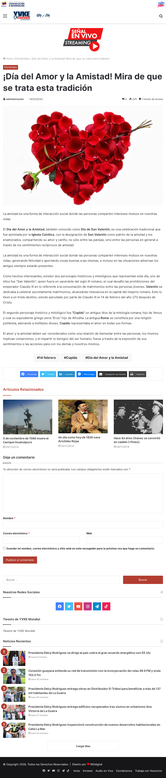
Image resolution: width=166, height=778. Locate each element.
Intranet (88, 770)
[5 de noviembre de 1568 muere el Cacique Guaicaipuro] (27, 417)
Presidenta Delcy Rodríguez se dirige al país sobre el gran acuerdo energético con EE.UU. (89, 652)
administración (15, 99)
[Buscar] (161, 17)
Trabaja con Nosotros (148, 770)
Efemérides (22, 58)
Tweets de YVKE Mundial (19, 630)
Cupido (71, 358)
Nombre (9, 518)
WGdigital (96, 764)
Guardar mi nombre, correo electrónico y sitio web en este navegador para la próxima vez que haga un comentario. (80, 548)
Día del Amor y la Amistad (107, 358)
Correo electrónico (16, 533)
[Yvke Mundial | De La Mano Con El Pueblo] (32, 15)
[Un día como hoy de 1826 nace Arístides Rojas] (82, 417)
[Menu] (5, 17)
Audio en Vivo (104, 770)
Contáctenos (124, 770)
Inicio (9, 58)
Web (89, 533)
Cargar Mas (83, 746)
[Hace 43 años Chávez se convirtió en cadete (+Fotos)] (138, 417)
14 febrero (47, 358)
